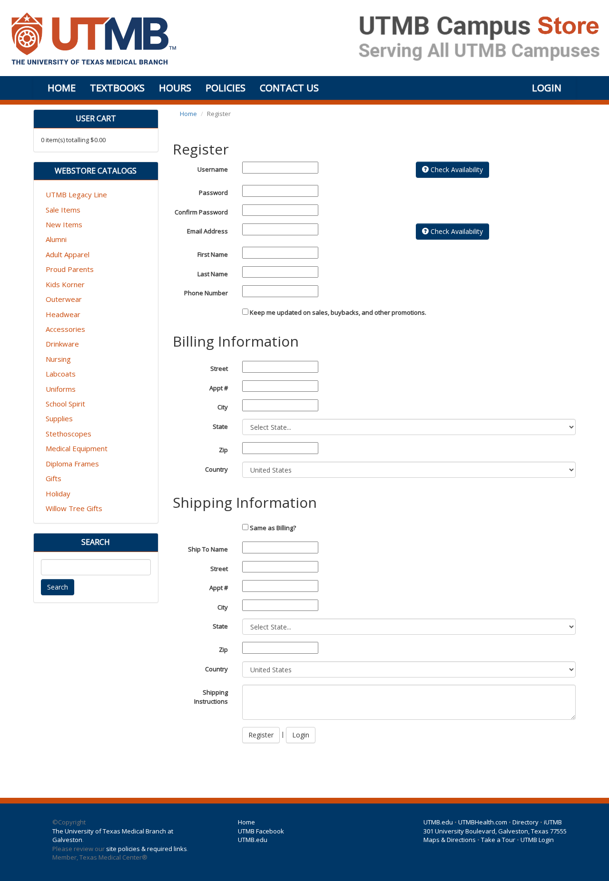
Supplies (59, 418)
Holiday (58, 493)
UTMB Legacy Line (76, 194)
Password (213, 192)
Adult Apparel (67, 254)
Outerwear (64, 299)
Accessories (65, 329)
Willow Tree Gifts (74, 508)
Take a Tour (498, 839)
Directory (525, 822)
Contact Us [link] (289, 87)
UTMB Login (537, 839)
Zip (223, 449)
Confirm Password (201, 212)
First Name (212, 254)
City (222, 407)
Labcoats (61, 373)
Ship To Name (208, 549)
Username (212, 169)
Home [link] (62, 87)
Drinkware (62, 344)
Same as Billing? (272, 527)
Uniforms (61, 389)
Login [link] (546, 87)
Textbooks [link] (117, 87)
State (220, 426)
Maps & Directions (449, 839)
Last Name (212, 274)
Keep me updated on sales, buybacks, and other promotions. (338, 312)
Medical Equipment (77, 448)
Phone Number (206, 293)
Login (300, 734)
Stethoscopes (68, 433)
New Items (64, 224)
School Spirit (65, 403)
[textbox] (96, 567)
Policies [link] (226, 87)
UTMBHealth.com (482, 822)
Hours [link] (175, 87)
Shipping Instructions (211, 697)
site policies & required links (146, 848)
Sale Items (63, 209)
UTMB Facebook (261, 831)
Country (216, 469)
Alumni (56, 239)
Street (219, 368)
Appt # (218, 388)
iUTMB (553, 822)
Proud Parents (70, 269)
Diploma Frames (72, 463)
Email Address (207, 231)
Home (188, 113)
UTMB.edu (252, 839)
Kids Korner (65, 284)
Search (57, 586)
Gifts (53, 478)
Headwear (63, 314)
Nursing (58, 359)
